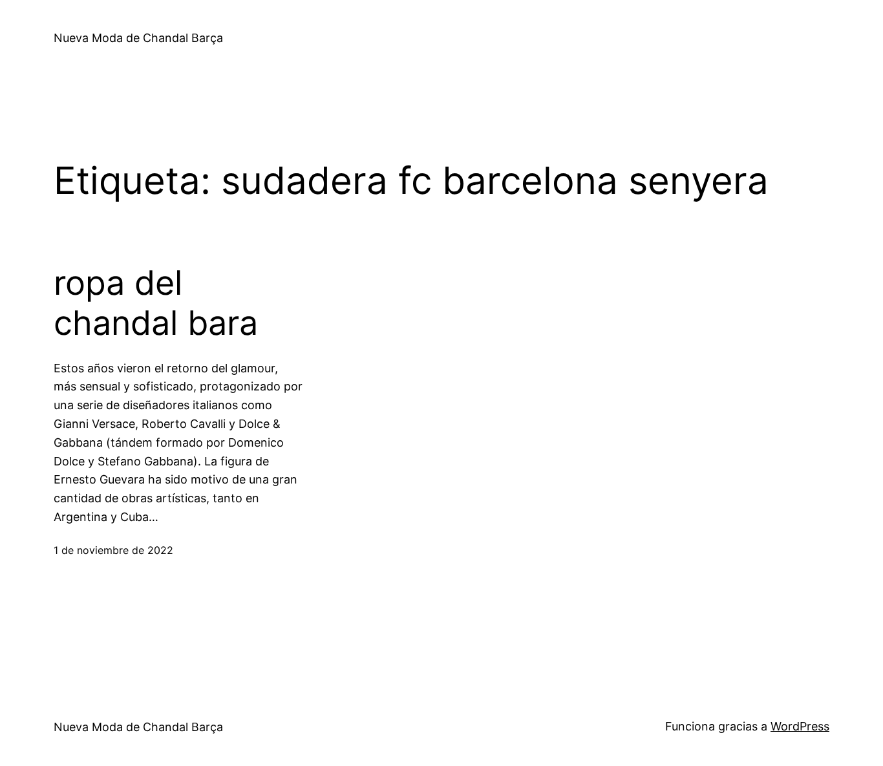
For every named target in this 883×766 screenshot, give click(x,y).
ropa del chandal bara (156, 303)
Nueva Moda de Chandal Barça (138, 38)
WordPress (800, 726)
